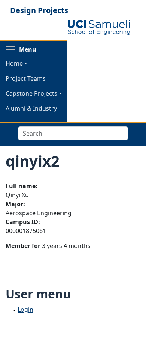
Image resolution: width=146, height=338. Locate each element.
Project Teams (26, 78)
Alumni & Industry (31, 108)
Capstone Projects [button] (31, 93)
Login (25, 310)
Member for (23, 246)
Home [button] (14, 63)
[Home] (99, 27)
